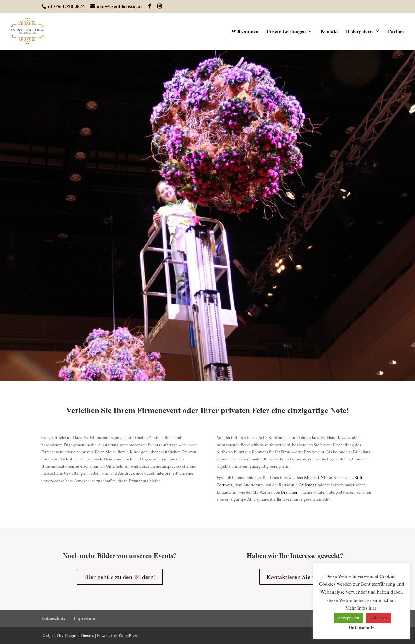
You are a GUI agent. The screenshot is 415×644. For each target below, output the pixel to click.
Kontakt (329, 32)
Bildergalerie (360, 32)
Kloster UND (315, 477)
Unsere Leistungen (286, 32)
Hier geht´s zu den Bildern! (120, 576)
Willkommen (244, 32)
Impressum (84, 618)
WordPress (128, 635)
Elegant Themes (79, 635)
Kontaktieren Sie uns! (295, 576)
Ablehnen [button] (378, 618)
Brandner (289, 492)
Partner (396, 32)
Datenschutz (53, 618)
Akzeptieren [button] (348, 618)
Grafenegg (308, 485)
